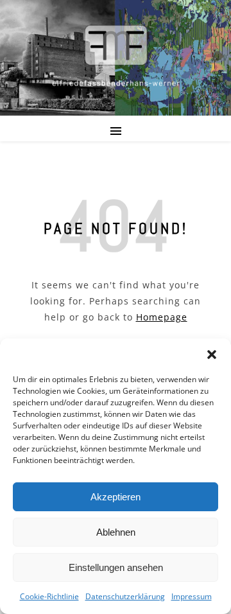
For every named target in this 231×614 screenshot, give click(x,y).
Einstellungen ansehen (116, 567)
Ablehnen (115, 532)
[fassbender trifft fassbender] (115, 55)
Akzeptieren (115, 496)
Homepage (161, 317)
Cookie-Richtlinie (49, 596)
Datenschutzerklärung (125, 596)
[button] (211, 354)
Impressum (191, 596)
